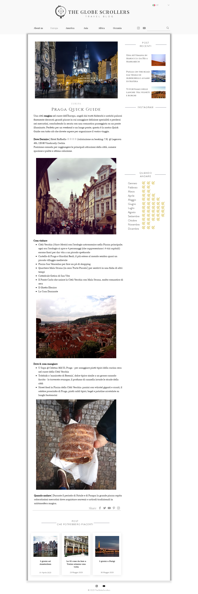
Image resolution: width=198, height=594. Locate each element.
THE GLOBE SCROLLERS (99, 12)
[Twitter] (104, 508)
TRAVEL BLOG (100, 16)
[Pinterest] (114, 508)
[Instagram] (138, 28)
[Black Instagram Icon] (96, 586)
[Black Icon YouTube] (103, 586)
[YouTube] (144, 28)
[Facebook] (100, 508)
